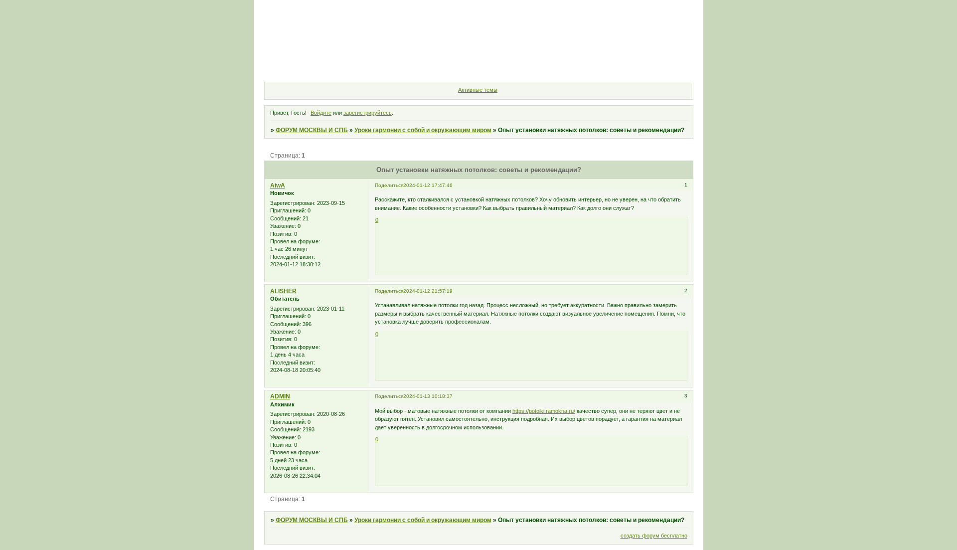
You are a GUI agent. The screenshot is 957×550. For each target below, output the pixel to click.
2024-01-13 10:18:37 (428, 396)
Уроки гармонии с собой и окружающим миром (422, 130)
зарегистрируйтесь (367, 113)
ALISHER (283, 291)
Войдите (321, 113)
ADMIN (280, 396)
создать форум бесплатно (654, 536)
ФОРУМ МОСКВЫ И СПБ (312, 130)
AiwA (277, 185)
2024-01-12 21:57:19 (428, 291)
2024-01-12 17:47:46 (428, 185)
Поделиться (389, 185)
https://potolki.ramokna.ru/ (543, 411)
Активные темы (477, 90)
